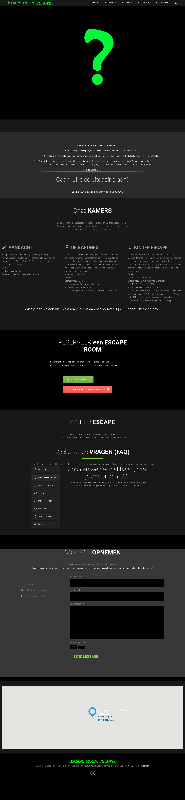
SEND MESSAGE (86, 656)
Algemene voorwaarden (138, 766)
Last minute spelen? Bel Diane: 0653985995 (85, 389)
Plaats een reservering (80, 379)
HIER (120, 437)
